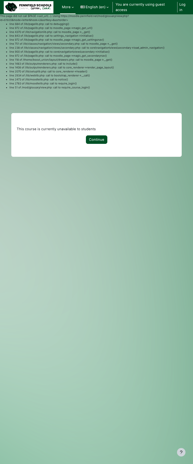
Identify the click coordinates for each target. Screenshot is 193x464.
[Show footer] (181, 452)
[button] (94, 7)
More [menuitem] (66, 7)
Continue (96, 140)
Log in (182, 7)
